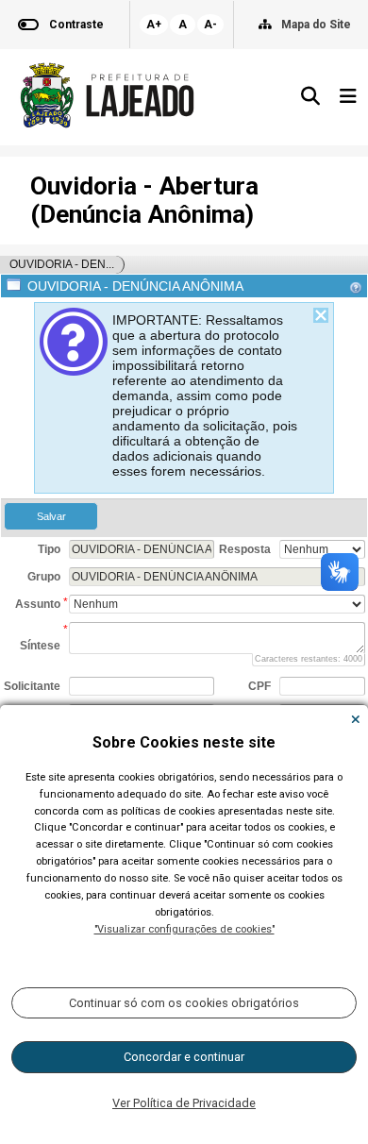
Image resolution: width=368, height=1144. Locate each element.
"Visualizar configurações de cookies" (184, 929)
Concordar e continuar (184, 1057)
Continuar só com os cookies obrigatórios (184, 1003)
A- (210, 24)
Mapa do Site (316, 24)
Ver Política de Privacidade (184, 1103)
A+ (153, 24)
